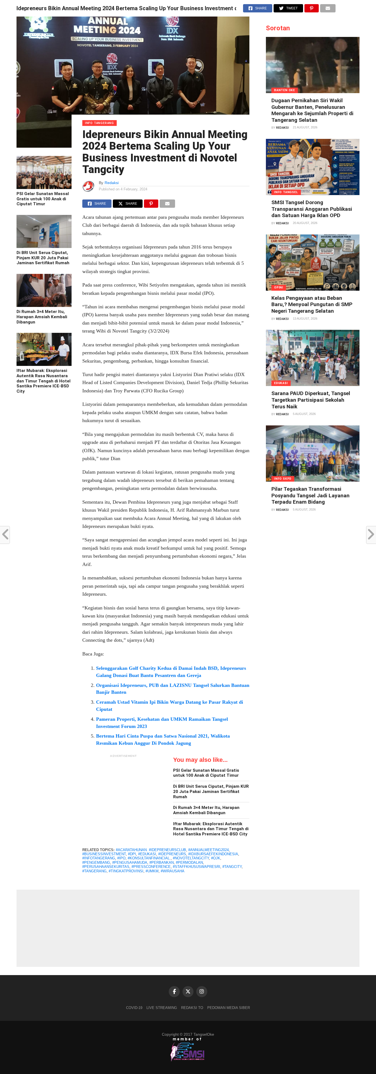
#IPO (121, 858)
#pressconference (151, 867)
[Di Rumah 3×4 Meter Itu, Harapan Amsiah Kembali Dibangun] (44, 305)
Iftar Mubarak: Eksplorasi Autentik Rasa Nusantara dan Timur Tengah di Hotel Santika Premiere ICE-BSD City (43, 381)
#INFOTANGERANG (98, 858)
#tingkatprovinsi (126, 871)
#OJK (215, 858)
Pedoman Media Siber (228, 1008)
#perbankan (161, 862)
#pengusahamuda (129, 862)
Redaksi (112, 182)
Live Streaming (161, 1008)
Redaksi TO (192, 1008)
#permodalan (189, 862)
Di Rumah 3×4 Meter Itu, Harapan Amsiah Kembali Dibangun (42, 316)
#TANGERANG (94, 871)
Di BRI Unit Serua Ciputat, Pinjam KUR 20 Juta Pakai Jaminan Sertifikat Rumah (43, 257)
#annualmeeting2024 (208, 850)
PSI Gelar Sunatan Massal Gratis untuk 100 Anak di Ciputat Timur (43, 198)
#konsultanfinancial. (149, 858)
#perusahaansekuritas (105, 867)
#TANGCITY (232, 867)
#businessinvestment (104, 854)
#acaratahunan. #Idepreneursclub (151, 850)
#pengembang (96, 862)
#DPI (132, 854)
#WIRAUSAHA (172, 871)
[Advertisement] (123, 794)
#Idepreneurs (172, 854)
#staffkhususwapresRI (196, 867)
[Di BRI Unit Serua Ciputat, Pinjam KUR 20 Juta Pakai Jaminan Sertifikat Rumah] (44, 246)
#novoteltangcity (191, 858)
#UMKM (152, 871)
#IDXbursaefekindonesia (213, 854)
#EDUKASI (147, 854)
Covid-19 (134, 1008)
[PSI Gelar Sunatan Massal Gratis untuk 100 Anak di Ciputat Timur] (44, 187)
